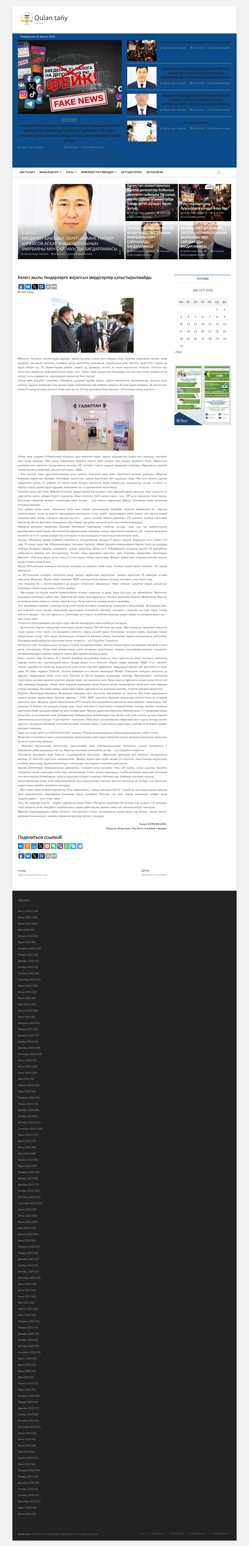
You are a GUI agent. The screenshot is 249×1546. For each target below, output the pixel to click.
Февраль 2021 (26, 1321)
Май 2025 (23, 1004)
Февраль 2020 (26, 1395)
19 (195, 331)
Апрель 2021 (25, 1308)
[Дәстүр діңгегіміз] (142, 131)
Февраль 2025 (26, 1022)
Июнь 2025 (24, 998)
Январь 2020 (25, 1401)
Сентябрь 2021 (27, 1277)
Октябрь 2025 (26, 973)
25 (188, 338)
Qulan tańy (51, 18)
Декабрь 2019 (26, 1408)
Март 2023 (24, 1165)
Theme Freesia (53, 1534)
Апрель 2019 (25, 1457)
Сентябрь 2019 (27, 1426)
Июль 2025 (24, 991)
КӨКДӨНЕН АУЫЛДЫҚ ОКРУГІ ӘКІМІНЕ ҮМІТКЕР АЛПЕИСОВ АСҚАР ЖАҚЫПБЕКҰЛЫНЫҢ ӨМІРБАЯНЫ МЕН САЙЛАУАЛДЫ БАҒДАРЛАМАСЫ (195, 73)
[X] (40, 846)
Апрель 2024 (25, 1085)
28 (209, 338)
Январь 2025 (25, 1029)
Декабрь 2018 (26, 1482)
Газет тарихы (157, 1533)
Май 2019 (23, 1451)
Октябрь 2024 (26, 1047)
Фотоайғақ (154, 172)
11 (188, 324)
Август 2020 (25, 1358)
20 (202, 331)
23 (224, 331)
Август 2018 (25, 1507)
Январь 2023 (25, 1178)
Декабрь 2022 (26, 1184)
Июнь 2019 (24, 1445)
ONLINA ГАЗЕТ (177, 1533)
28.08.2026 (73, 147)
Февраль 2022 (26, 1246)
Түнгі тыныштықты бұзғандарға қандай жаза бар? (195, 42)
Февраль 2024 (26, 1097)
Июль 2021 (24, 1290)
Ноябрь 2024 (25, 1041)
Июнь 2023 (24, 1147)
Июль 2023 (24, 1141)
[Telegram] (80, 846)
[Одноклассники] (27, 846)
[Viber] (60, 846)
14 (209, 324)
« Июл (178, 351)
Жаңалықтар (69, 119)
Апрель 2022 (25, 1234)
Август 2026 (25, 911)
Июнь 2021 (24, 1296)
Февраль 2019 (26, 1470)
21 (209, 331)
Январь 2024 (25, 1103)
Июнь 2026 (24, 923)
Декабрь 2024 (26, 1035)
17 (181, 331)
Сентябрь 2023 (27, 1128)
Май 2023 (23, 1153)
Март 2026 (24, 942)
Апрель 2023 (25, 1159)
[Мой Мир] (34, 846)
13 (202, 324)
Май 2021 (23, 1302)
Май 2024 (23, 1078)
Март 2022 (24, 1240)
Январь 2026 (25, 954)
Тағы (69, 172)
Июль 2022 (24, 1215)
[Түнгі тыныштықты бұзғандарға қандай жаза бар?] (142, 50)
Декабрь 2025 (26, 960)
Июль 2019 (24, 1439)
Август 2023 (25, 1134)
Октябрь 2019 (26, 1420)
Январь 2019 (25, 1476)
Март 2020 (24, 1389)
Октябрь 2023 (26, 1122)
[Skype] (73, 846)
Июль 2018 (24, 1513)
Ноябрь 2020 (25, 1339)
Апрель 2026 (25, 935)
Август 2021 (25, 1283)
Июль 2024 (24, 1066)
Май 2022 (23, 1227)
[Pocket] (47, 846)
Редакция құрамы (220, 1533)
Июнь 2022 (24, 1221)
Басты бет (27, 172)
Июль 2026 (24, 917)
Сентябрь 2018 (27, 1501)
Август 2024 (25, 1060)
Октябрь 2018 (26, 1495)
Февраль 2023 (26, 1172)
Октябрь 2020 (26, 1346)
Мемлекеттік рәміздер (97, 172)
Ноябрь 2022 (25, 1190)
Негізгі (142, 1533)
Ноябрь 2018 (25, 1488)
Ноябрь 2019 (25, 1414)
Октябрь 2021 (26, 1271)
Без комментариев (94, 147)
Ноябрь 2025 (25, 967)
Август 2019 (25, 1433)
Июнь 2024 (24, 1072)
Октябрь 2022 (26, 1196)
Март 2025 (24, 1016)
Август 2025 (25, 985)
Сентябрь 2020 (27, 1352)
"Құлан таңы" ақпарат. (32, 147)
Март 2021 (24, 1314)
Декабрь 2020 (26, 1333)
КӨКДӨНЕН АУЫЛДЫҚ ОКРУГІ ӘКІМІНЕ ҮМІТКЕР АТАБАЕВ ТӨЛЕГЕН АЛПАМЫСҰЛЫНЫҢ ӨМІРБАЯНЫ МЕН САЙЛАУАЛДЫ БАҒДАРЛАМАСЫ (195, 100)
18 (188, 331)
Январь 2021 (25, 1327)
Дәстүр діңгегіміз (196, 123)
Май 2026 (23, 929)
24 (181, 338)
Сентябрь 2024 (27, 1054)
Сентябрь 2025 (27, 979)
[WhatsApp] (67, 846)
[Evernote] (54, 846)
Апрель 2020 (25, 1383)
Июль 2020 (24, 1364)
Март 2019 (24, 1464)
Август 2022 (25, 1209)
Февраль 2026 (26, 948)
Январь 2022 (25, 1252)
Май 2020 (23, 1377)
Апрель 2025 (25, 1010)
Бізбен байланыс (198, 1533)
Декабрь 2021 (26, 1259)
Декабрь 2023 (26, 1109)
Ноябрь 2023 (25, 1116)
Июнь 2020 (24, 1370)
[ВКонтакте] (21, 846)
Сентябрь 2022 (27, 1203)
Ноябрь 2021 (25, 1265)
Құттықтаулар (131, 172)
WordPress (67, 1534)
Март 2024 (24, 1091)
